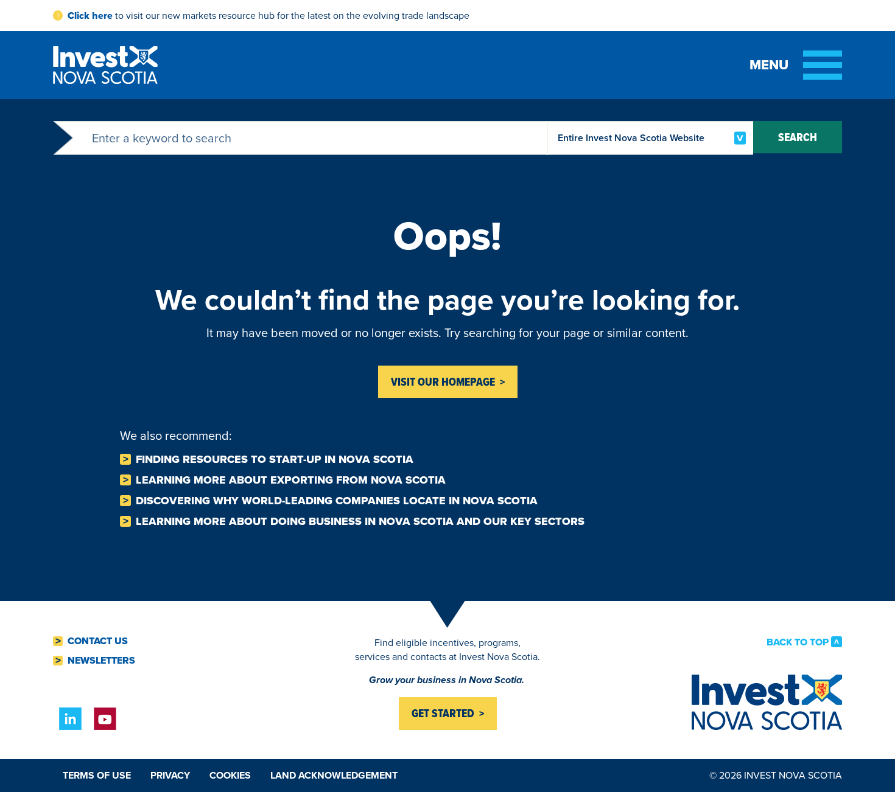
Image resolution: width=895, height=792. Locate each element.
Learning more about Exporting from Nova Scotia (291, 479)
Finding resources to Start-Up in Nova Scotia (274, 459)
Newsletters (101, 660)
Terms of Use (97, 775)
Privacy (170, 775)
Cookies (230, 775)
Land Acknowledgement (334, 775)
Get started (443, 713)
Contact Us (98, 641)
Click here (90, 16)
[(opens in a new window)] (70, 718)
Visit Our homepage (443, 382)
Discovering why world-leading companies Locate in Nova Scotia (337, 500)
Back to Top (798, 641)
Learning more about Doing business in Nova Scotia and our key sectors (360, 521)
